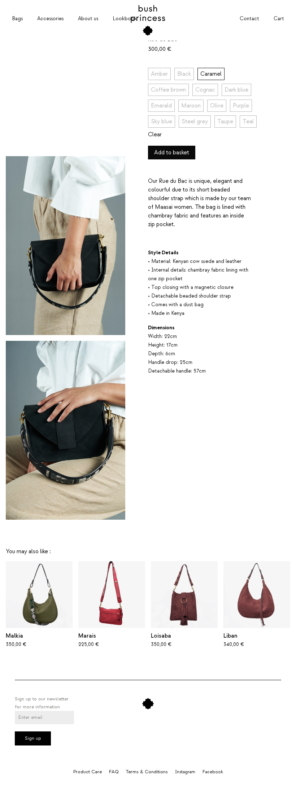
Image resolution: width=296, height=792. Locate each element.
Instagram (185, 772)
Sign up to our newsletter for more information (42, 703)
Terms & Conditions (147, 772)
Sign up (33, 738)
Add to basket (171, 152)
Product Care (87, 772)
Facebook (213, 772)
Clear (155, 134)
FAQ (114, 772)
